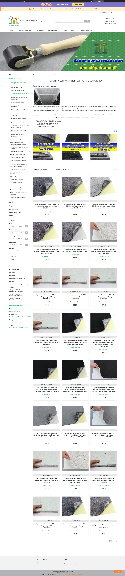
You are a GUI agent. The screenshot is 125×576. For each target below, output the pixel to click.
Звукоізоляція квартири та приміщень (17, 172)
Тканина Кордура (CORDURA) (17, 154)
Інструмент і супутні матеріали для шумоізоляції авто (20, 126)
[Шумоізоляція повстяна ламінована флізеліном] (103, 147)
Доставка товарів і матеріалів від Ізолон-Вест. (19, 193)
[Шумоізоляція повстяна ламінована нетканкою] (75, 147)
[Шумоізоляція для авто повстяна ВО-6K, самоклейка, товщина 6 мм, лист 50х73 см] (103, 506)
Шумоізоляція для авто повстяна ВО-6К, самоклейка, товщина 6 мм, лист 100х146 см (75, 206)
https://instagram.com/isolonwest (17, 322)
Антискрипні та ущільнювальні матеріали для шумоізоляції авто (19, 119)
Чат (119, 571)
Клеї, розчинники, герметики (17, 169)
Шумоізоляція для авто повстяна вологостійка (19, 98)
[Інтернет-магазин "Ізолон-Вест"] (14, 21)
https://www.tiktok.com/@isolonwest (18, 327)
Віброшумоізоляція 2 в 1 (17, 90)
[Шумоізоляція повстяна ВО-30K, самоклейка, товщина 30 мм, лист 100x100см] (46, 323)
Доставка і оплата (53, 30)
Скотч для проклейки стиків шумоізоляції (18, 131)
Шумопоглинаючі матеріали (18, 122)
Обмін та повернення (86, 30)
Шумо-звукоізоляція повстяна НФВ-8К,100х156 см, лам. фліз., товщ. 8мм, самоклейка (46, 435)
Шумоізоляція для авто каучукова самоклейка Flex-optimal (20, 110)
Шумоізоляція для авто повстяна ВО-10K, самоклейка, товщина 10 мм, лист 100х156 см (46, 251)
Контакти (73, 30)
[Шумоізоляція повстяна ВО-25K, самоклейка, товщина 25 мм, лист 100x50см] (103, 461)
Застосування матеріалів (70, 563)
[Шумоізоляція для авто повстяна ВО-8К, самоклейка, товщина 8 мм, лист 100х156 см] (103, 186)
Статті (11, 215)
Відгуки (65, 30)
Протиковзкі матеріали (16, 189)
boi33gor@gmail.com (14, 311)
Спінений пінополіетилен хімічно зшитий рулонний (18, 161)
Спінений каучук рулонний (17, 157)
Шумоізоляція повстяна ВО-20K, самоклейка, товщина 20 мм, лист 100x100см (75, 297)
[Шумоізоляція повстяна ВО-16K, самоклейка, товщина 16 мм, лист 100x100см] (46, 277)
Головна (11, 30)
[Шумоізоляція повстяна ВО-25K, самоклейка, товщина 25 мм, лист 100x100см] (103, 277)
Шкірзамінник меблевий (16, 151)
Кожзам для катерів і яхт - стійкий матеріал (19, 147)
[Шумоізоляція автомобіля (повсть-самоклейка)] (46, 147)
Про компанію (40, 30)
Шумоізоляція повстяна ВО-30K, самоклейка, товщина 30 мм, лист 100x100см (46, 342)
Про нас (11, 202)
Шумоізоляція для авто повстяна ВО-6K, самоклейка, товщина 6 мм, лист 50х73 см (103, 526)
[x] (116, 131)
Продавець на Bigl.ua (62, 572)
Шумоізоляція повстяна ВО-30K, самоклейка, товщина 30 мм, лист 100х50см (46, 480)
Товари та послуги (41, 74)
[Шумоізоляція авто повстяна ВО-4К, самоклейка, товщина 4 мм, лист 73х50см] (75, 506)
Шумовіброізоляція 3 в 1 (17, 102)
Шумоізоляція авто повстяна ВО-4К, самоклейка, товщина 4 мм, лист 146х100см (47, 206)
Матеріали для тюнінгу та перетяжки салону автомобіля (18, 143)
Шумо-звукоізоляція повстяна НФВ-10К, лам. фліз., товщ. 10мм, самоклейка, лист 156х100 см (75, 435)
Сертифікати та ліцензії (15, 212)
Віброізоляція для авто (17, 87)
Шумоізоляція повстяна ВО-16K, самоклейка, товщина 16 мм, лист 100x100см (46, 297)
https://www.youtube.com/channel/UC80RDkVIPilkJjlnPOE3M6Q (25, 316)
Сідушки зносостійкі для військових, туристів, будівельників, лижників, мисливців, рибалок (16, 182)
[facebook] (114, 131)
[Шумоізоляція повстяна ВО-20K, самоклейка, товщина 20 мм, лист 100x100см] (75, 277)
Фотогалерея (95, 561)
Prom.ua (71, 571)
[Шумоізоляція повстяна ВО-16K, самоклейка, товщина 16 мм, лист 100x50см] (46, 506)
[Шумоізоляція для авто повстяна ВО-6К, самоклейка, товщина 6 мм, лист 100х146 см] (75, 186)
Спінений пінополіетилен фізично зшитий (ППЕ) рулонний (18, 165)
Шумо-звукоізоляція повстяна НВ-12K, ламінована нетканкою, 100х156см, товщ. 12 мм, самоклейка (46, 389)
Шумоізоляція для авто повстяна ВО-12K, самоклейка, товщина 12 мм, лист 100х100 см (103, 251)
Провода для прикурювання (17, 187)
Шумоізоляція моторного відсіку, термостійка (19, 114)
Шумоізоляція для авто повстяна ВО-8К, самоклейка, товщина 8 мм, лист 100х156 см (103, 206)
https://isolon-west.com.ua (16, 305)
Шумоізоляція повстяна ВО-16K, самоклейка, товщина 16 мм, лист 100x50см (46, 526)
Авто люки (13, 176)
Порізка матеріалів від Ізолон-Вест (18, 198)
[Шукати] (87, 21)
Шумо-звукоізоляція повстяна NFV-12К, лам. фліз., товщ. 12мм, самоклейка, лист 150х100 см (104, 435)
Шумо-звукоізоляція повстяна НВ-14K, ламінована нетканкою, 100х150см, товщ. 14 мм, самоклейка (103, 389)
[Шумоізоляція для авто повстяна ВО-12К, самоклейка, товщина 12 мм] (75, 232)
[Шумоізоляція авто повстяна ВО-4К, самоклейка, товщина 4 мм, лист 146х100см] (46, 186)
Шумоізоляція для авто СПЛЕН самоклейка (19, 105)
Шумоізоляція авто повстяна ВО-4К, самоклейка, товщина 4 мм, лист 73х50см (75, 526)
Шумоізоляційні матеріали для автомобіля (59, 74)
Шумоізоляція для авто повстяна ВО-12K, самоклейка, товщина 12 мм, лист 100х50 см (75, 480)
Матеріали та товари (14, 78)
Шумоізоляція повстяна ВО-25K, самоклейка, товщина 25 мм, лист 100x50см (103, 480)
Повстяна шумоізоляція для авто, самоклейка (20, 94)
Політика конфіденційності (77, 574)
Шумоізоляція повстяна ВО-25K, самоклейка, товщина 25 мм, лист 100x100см (103, 297)
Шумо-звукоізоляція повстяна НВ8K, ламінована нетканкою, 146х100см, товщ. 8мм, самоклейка (75, 342)
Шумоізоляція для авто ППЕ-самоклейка (18, 135)
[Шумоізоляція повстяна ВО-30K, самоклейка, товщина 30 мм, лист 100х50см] (46, 461)
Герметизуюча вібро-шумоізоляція (20, 139)
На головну (10, 561)
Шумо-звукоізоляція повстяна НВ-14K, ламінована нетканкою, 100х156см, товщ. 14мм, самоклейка (75, 389)
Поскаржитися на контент (63, 574)
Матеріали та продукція (24, 30)
